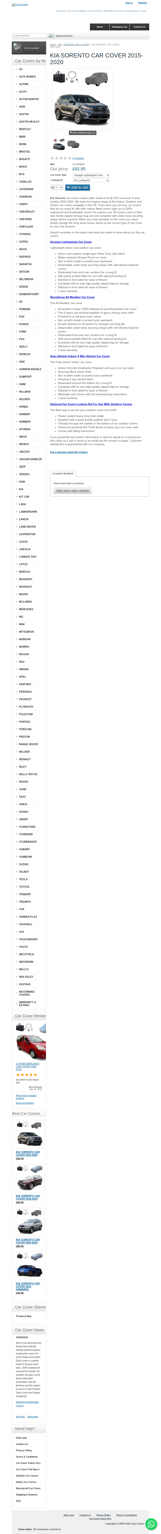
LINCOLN (24, 549)
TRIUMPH (25, 901)
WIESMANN (26, 961)
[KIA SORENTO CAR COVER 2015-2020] (59, 145)
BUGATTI (24, 159)
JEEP (22, 466)
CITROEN (24, 234)
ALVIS (23, 91)
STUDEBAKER (28, 841)
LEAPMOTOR (27, 534)
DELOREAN (26, 279)
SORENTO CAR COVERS (76, 44)
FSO (21, 339)
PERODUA (25, 691)
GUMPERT (25, 376)
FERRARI (24, 309)
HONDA (23, 406)
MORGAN (24, 639)
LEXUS (23, 541)
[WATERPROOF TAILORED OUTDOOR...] (73, 145)
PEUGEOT (25, 699)
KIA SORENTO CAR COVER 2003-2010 (28, 1241)
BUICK (23, 166)
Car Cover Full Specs (28, 1469)
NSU (21, 661)
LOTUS (23, 564)
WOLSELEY (26, 976)
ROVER (23, 781)
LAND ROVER (27, 526)
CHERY (23, 204)
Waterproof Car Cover (28, 1488)
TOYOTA (24, 886)
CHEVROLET (27, 211)
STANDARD (26, 834)
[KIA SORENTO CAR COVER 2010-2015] (30, 1178)
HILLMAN (24, 391)
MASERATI (25, 579)
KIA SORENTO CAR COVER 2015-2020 (28, 1154)
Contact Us (139, 27)
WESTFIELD (26, 954)
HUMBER (24, 414)
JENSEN (24, 474)
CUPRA (23, 241)
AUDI (22, 106)
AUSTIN (23, 114)
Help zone (21, 1437)
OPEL (22, 676)
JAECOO (24, 451)
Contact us (22, 1444)
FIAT (22, 316)
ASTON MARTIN (28, 99)
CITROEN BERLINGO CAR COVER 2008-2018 (27, 1066)
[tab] (63, 474)
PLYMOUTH (26, 706)
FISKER (23, 324)
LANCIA (23, 519)
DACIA (23, 249)
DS (21, 301)
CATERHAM (26, 189)
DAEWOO (25, 256)
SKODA (23, 811)
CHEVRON (25, 219)
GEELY (23, 346)
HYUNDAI (24, 429)
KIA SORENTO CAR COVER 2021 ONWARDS (28, 1286)
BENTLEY (25, 129)
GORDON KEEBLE (30, 369)
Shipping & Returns (27, 1494)
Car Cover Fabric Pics (28, 1463)
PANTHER (25, 684)
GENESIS (25, 354)
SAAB (22, 789)
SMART (23, 819)
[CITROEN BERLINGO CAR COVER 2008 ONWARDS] (35, 1060)
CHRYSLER (26, 226)
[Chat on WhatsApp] (151, 1524)
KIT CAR (24, 496)
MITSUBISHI (26, 631)
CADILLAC (25, 181)
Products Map (23, 1316)
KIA (59, 44)
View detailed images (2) (83, 132)
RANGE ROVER (28, 744)
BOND (22, 144)
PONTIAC (24, 721)
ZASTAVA (24, 984)
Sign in (129, 3)
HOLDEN (24, 399)
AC (21, 69)
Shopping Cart (119, 27)
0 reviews (78, 158)
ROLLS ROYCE (28, 774)
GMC (22, 361)
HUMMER (24, 421)
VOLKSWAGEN (28, 939)
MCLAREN (25, 601)
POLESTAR (26, 714)
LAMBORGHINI (28, 511)
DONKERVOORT (29, 294)
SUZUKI (23, 864)
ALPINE (23, 84)
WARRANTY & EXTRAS (27, 1004)
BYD (21, 174)
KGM (22, 481)
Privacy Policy (24, 1450)
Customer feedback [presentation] (63, 473)
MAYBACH (25, 586)
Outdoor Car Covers (27, 1475)
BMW (22, 136)
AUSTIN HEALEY (29, 121)
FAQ (18, 1501)
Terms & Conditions (27, 1456)
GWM (22, 384)
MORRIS (24, 646)
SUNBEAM (25, 856)
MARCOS (24, 571)
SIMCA (23, 804)
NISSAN (24, 654)
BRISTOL (24, 151)
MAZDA (23, 594)
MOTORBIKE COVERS (27, 993)
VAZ (21, 931)
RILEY (23, 766)
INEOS (23, 436)
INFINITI (24, 444)
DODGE (23, 286)
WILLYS (24, 969)
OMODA (24, 669)
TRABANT (25, 894)
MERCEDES (26, 609)
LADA (22, 504)
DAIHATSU (25, 264)
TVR (21, 909)
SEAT (22, 796)
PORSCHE (25, 729)
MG (21, 616)
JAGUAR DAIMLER (30, 459)
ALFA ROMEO (27, 76)
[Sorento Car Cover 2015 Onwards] (30, 1134)
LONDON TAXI (27, 556)
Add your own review (72, 491)
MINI (22, 624)
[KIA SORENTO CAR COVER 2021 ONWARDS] (30, 1266)
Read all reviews (25, 1103)
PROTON (24, 736)
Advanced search (64, 35)
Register (142, 3)
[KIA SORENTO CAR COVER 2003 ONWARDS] (30, 1222)
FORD (22, 331)
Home (53, 44)
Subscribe (32, 1416)
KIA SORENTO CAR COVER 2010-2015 (28, 1197)
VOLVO (23, 946)
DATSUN (24, 271)
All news (20, 1416)
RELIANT (24, 751)
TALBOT (24, 871)
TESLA (23, 879)
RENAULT (25, 759)
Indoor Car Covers (26, 1482)
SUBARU (24, 849)
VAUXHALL (26, 924)
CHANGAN (25, 196)
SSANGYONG (27, 826)
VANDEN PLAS (28, 916)
